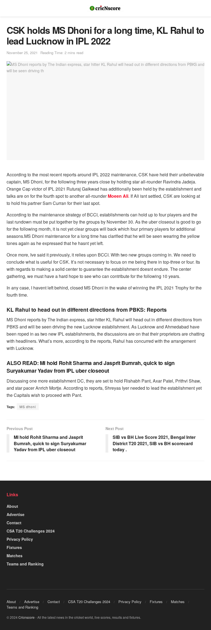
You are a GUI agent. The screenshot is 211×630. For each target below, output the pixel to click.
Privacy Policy (20, 539)
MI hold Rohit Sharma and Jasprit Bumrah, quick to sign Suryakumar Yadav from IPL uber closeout (91, 367)
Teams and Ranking (25, 564)
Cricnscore (26, 617)
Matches (15, 555)
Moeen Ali (118, 196)
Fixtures (14, 547)
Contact (14, 522)
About (12, 506)
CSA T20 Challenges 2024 (31, 531)
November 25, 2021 (22, 52)
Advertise (15, 514)
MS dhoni (28, 406)
